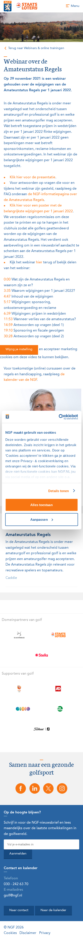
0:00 (7, 279)
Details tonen (58, 491)
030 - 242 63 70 (16, 884)
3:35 (7, 291)
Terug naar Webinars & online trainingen (36, 48)
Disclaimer (27, 933)
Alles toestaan (41, 505)
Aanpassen (39, 519)
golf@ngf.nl (13, 895)
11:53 (8, 319)
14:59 (8, 325)
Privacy (44, 933)
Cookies (10, 933)
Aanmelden (17, 853)
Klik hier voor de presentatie (32, 177)
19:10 (8, 330)
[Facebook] (20, 788)
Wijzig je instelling (19, 349)
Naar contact (18, 910)
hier (39, 262)
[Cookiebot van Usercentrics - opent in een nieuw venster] (59, 417)
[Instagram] (62, 788)
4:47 (7, 296)
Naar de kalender (53, 910)
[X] (48, 788)
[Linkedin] (34, 788)
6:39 (7, 314)
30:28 (8, 336)
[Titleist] (41, 729)
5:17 (7, 302)
